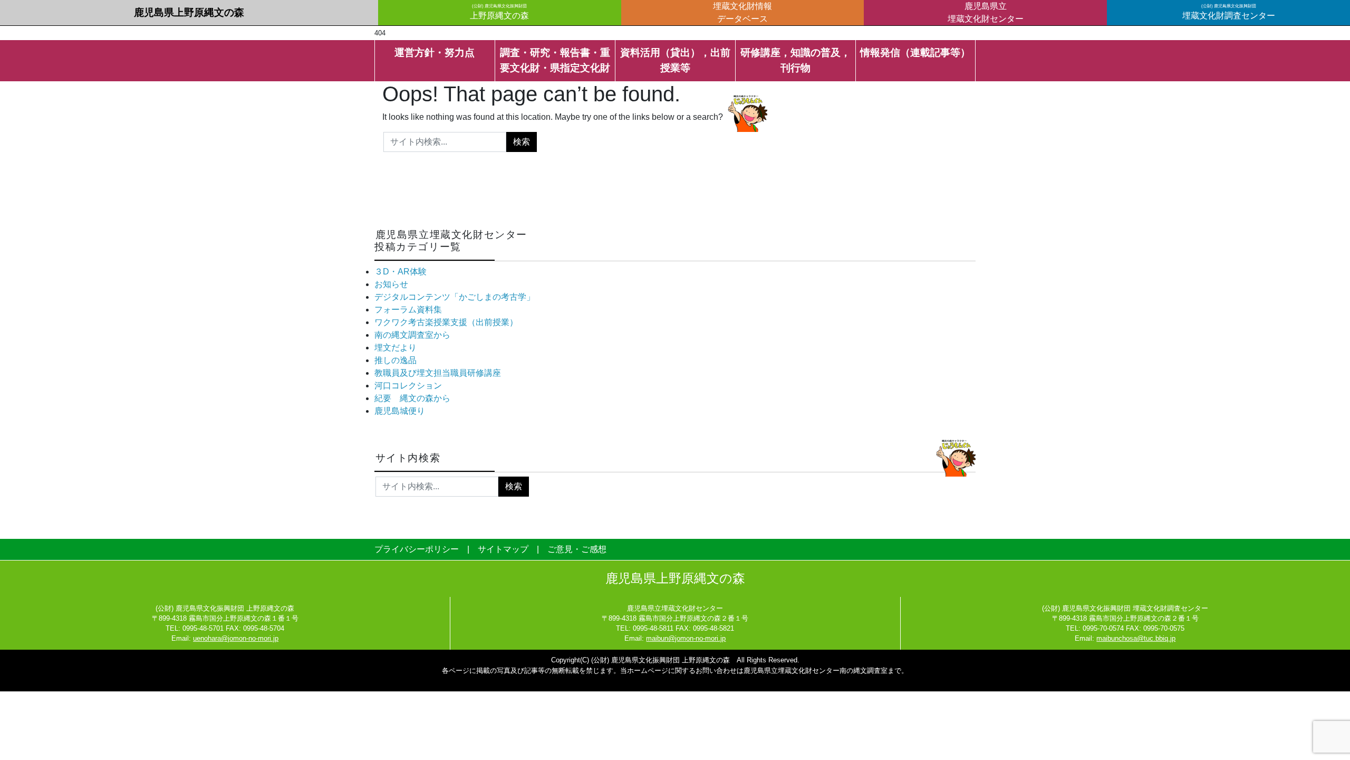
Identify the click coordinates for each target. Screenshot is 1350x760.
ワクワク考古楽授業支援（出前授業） (446, 322)
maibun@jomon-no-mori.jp (686, 638)
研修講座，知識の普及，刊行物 (795, 60)
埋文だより (395, 347)
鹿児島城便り (399, 410)
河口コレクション (408, 385)
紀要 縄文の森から (412, 398)
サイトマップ (503, 549)
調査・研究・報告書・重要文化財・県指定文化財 (555, 60)
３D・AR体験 (400, 271)
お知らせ (391, 284)
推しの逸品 (395, 360)
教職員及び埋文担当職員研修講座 (437, 372)
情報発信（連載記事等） (915, 52)
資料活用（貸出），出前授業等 (675, 60)
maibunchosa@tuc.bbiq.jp (1135, 638)
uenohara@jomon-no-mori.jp (235, 638)
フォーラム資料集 (408, 309)
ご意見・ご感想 (576, 549)
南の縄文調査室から (412, 334)
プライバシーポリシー (416, 549)
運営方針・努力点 (434, 52)
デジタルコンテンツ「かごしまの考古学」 (454, 296)
